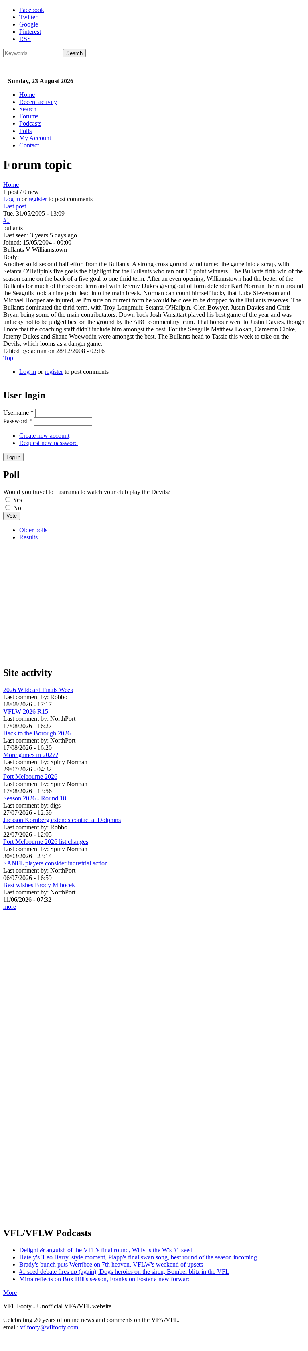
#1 (6, 220)
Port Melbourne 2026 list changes (45, 841)
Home (27, 94)
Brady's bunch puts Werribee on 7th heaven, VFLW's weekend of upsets (111, 1264)
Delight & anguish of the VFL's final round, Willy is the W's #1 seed (105, 1250)
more (9, 906)
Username (18, 412)
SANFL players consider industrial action (55, 863)
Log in (11, 199)
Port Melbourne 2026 (30, 776)
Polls (25, 130)
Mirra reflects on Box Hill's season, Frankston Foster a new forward (105, 1278)
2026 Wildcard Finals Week (38, 689)
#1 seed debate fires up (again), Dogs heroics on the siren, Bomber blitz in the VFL (124, 1271)
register (37, 199)
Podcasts (30, 123)
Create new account (44, 435)
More (10, 1292)
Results (28, 537)
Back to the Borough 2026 (37, 733)
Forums (28, 116)
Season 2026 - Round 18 (34, 798)
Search (27, 109)
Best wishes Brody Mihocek (39, 885)
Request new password (48, 442)
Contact (29, 145)
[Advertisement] (154, 603)
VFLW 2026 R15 (25, 711)
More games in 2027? (30, 754)
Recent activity (38, 101)
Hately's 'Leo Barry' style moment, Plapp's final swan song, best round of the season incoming (138, 1257)
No (17, 507)
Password (17, 421)
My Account (35, 138)
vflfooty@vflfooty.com (49, 1327)
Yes (17, 499)
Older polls (33, 530)
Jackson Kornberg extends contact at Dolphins (62, 819)
